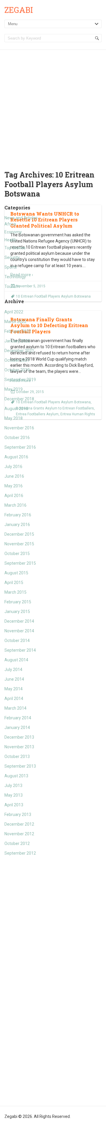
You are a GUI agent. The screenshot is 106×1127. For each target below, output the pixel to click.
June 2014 (14, 679)
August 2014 (16, 660)
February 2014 (17, 718)
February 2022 (17, 331)
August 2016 (16, 457)
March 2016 (15, 505)
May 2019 (13, 389)
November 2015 (19, 544)
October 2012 (17, 843)
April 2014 (13, 698)
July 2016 (13, 466)
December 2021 (19, 350)
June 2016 (14, 476)
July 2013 (13, 785)
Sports (10, 267)
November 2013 (19, 746)
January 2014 (17, 727)
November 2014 (19, 631)
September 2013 (20, 766)
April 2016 (13, 495)
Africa (10, 224)
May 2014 (13, 689)
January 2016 (17, 524)
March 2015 (15, 592)
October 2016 (17, 437)
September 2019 (20, 379)
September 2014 (20, 650)
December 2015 (19, 534)
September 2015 (20, 563)
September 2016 (20, 447)
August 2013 (16, 775)
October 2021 (17, 360)
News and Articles (21, 218)
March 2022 (15, 321)
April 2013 (13, 804)
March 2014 (15, 708)
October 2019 (17, 370)
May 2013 (13, 795)
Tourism (12, 286)
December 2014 (19, 621)
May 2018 (13, 418)
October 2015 (17, 553)
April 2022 (13, 312)
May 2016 (13, 486)
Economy (13, 232)
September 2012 (20, 853)
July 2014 (13, 669)
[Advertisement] (53, 105)
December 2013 (19, 737)
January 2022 (17, 341)
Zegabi (18, 10)
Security (12, 257)
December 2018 (19, 399)
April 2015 (13, 582)
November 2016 (19, 428)
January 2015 (17, 611)
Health (10, 240)
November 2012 (19, 833)
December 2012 (19, 824)
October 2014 (17, 640)
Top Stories (15, 247)
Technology (15, 276)
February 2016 (17, 515)
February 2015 (17, 602)
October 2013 (17, 756)
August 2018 (16, 408)
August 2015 (16, 573)
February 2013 (17, 814)
